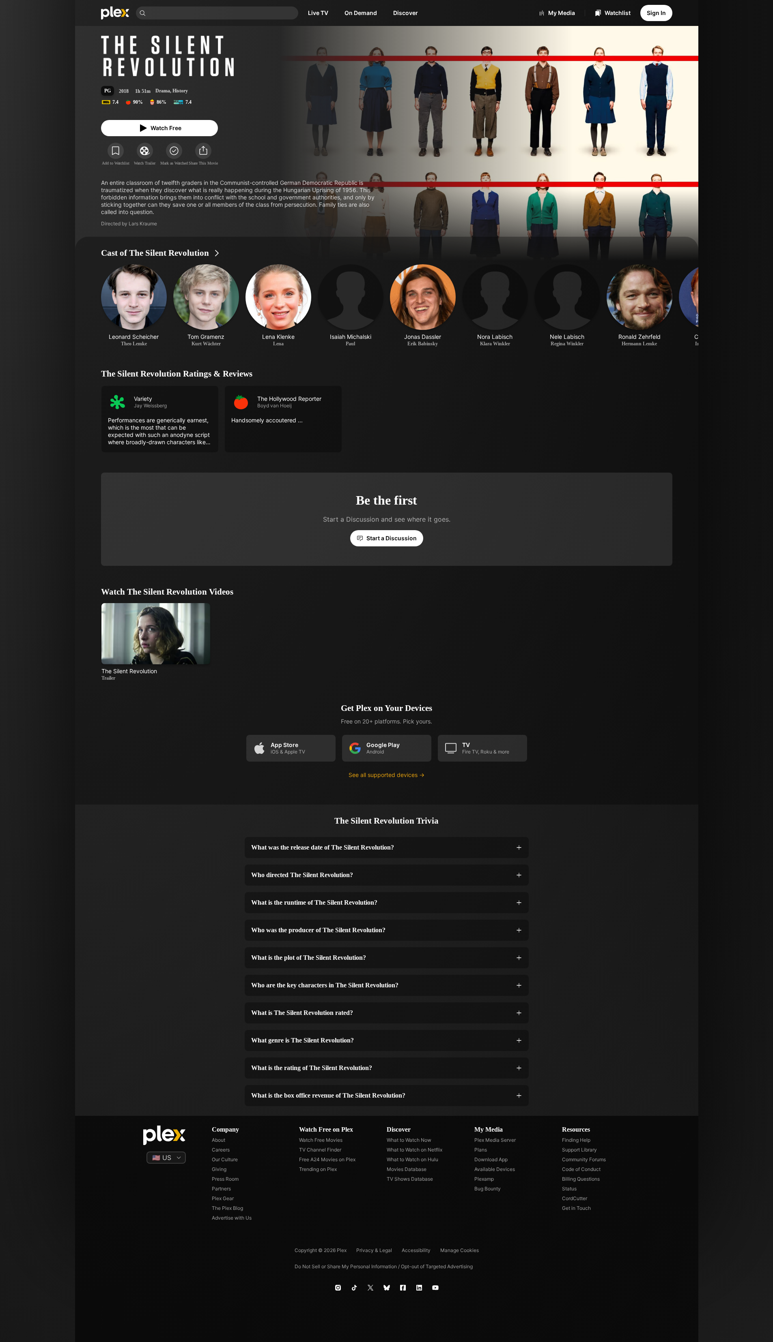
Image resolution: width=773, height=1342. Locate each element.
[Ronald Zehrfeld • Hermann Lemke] (639, 305)
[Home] (115, 13)
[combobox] (222, 12)
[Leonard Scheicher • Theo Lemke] (134, 305)
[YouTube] (435, 1288)
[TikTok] (354, 1288)
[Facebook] (403, 1288)
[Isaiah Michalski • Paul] (350, 305)
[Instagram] (338, 1288)
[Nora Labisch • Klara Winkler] (495, 305)
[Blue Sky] (387, 1288)
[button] (203, 154)
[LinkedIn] (419, 1288)
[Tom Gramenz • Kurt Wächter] (206, 305)
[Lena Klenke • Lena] (278, 305)
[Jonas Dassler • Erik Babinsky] (423, 305)
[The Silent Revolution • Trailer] (156, 642)
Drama (162, 91)
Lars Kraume (143, 223)
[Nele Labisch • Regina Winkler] (567, 305)
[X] (370, 1288)
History (180, 91)
